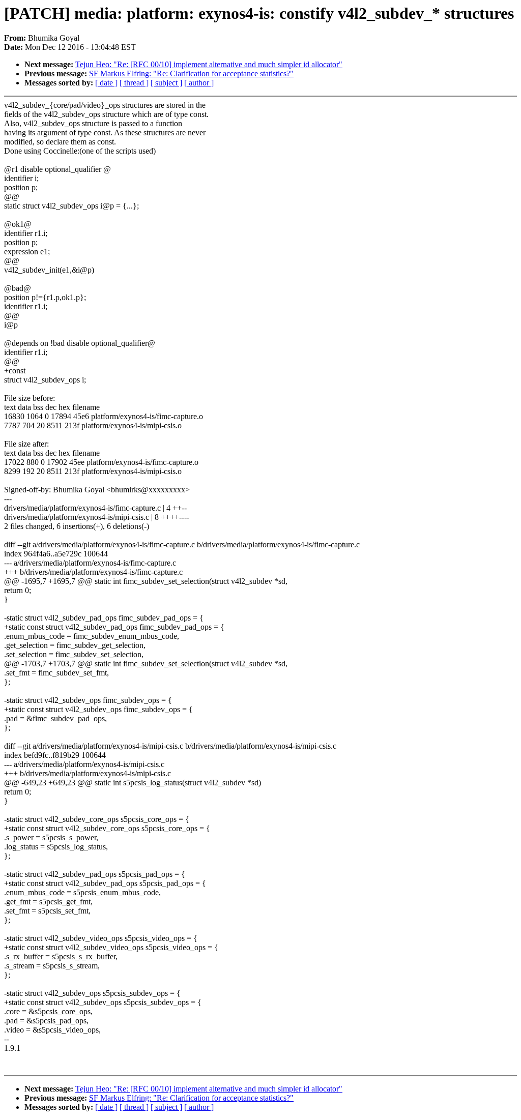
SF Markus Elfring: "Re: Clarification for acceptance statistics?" (191, 73)
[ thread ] (134, 82)
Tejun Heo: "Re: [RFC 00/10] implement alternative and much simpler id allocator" (208, 64)
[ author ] (199, 82)
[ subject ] (166, 82)
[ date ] (106, 82)
